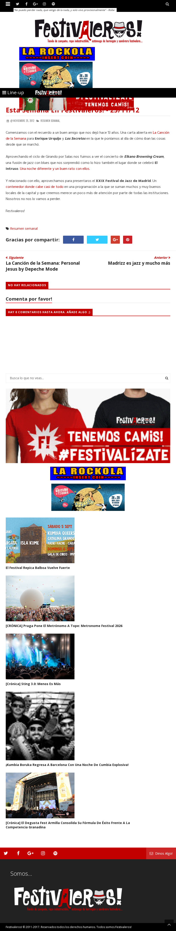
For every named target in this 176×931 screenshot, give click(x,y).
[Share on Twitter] (97, 239)
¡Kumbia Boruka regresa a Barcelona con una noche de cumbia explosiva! (67, 765)
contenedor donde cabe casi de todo (34, 187)
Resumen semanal (24, 228)
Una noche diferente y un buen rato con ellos (54, 169)
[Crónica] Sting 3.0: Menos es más (33, 684)
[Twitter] (18, 4)
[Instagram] (44, 4)
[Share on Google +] (115, 239)
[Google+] (35, 4)
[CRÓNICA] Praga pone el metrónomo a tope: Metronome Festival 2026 (64, 626)
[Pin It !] (127, 239)
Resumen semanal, (50, 121)
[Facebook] (26, 4)
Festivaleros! (14, 927)
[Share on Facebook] (73, 239)
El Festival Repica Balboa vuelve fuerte (38, 568)
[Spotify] (53, 4)
